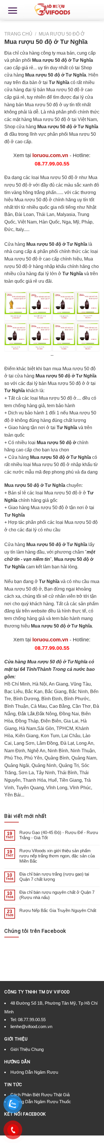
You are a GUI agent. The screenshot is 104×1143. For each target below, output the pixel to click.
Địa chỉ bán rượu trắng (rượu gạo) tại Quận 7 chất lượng (54, 877)
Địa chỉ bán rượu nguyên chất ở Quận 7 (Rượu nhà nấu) (56, 895)
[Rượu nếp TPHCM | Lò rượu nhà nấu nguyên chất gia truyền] (52, 10)
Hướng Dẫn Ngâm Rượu (34, 1072)
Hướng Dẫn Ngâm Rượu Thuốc (40, 1101)
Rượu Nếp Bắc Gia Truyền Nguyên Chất (57, 910)
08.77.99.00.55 (32, 1019)
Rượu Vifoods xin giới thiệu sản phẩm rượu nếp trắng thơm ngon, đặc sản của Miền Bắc (57, 855)
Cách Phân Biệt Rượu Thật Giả (40, 1094)
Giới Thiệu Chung (27, 1049)
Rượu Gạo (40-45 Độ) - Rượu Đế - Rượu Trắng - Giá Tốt (58, 835)
